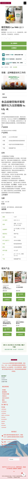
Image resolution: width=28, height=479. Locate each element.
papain (3, 421)
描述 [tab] (3, 94)
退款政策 (15, 468)
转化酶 (3, 407)
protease (3, 411)
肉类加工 (4, 396)
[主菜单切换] (25, 3)
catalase (3, 413)
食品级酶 (15, 67)
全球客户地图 (4, 381)
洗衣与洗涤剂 (5, 398)
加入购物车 (14, 43)
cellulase (3, 409)
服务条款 (10, 468)
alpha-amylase (5, 415)
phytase (3, 425)
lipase (3, 423)
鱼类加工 (4, 402)
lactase (3, 417)
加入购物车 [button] (7, 294)
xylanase (3, 427)
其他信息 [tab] (4, 97)
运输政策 (19, 468)
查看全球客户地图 (8, 349)
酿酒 (3, 400)
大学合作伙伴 (20, 349)
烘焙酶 (4, 390)
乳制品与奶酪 (5, 394)
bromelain (4, 419)
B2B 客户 (15, 349)
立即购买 (14, 48)
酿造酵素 (4, 392)
